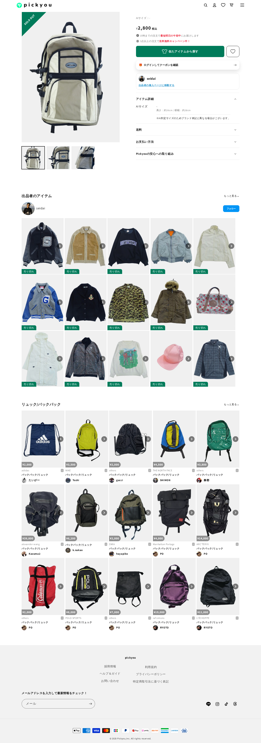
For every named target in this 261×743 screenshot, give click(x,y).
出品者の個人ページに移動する (157, 85)
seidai (40, 208)
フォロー (231, 208)
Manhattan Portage (164, 544)
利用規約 (151, 667)
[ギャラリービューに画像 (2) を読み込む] (58, 157)
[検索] (205, 5)
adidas (25, 470)
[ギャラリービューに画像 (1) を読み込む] (33, 157)
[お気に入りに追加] (232, 51)
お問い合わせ (110, 681)
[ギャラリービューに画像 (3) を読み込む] (83, 157)
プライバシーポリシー (151, 674)
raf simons (159, 617)
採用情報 (110, 666)
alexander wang (31, 544)
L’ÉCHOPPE (203, 617)
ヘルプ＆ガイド (110, 673)
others (112, 470)
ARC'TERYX (203, 544)
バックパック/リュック (35, 474)
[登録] (90, 704)
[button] (242, 5)
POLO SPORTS (73, 617)
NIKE (68, 470)
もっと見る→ (231, 195)
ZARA (112, 544)
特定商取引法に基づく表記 (151, 681)
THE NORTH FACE (162, 470)
